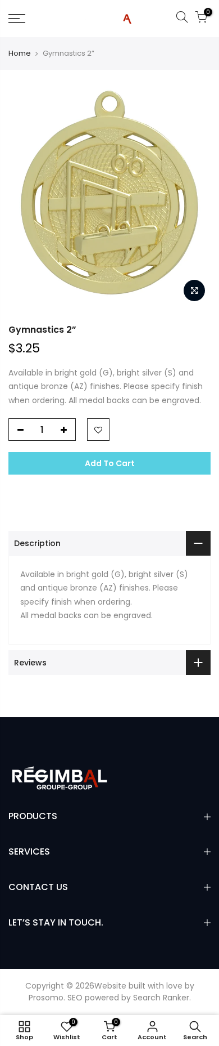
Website (110, 985)
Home (19, 53)
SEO (75, 997)
